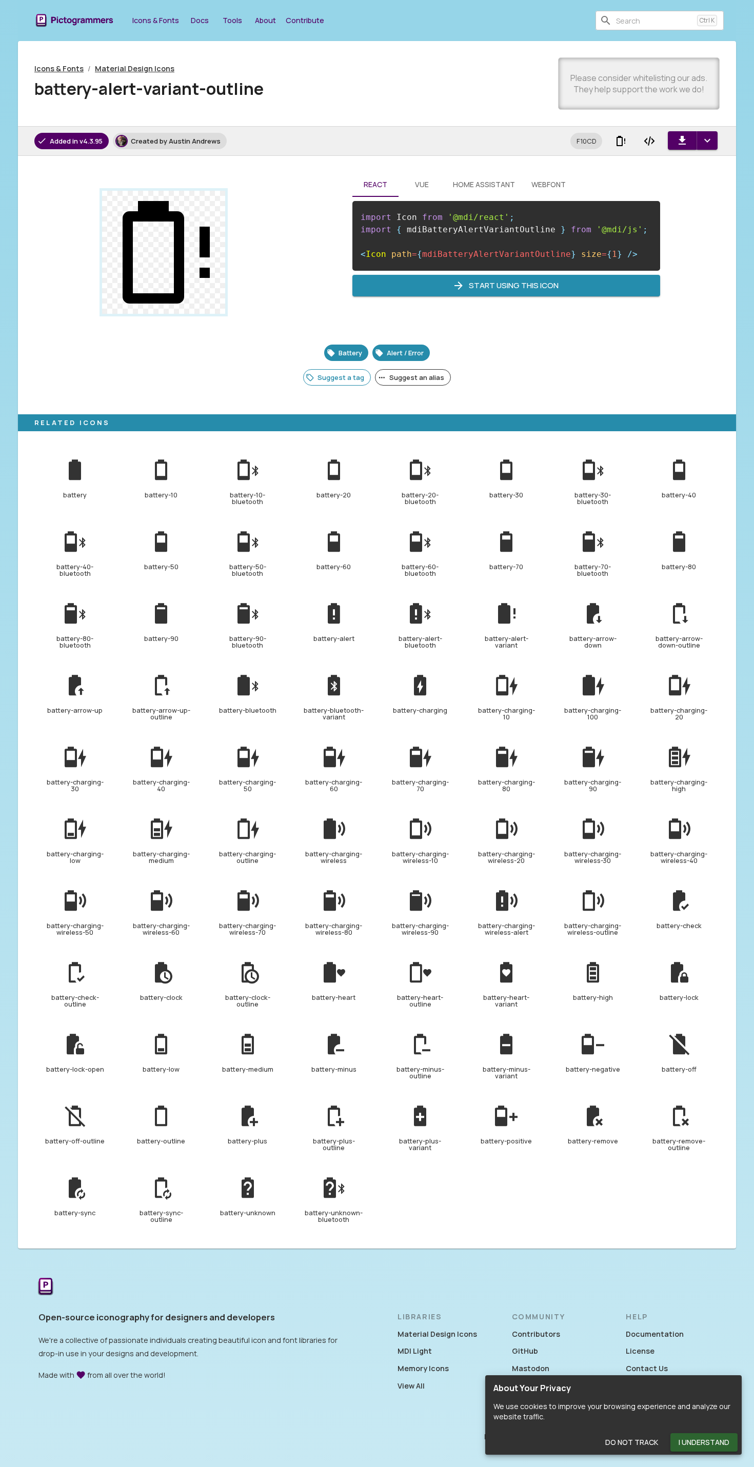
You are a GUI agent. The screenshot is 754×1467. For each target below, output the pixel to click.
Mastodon (530, 1368)
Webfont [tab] (548, 184)
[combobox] (654, 20)
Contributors (536, 1334)
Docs (200, 20)
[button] (586, 141)
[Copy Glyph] (620, 141)
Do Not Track (631, 1442)
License (640, 1351)
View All (411, 1386)
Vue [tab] (422, 184)
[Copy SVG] (649, 141)
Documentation (655, 1334)
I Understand (704, 1442)
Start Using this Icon (514, 285)
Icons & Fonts (155, 20)
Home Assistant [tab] (484, 184)
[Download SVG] (682, 140)
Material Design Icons (134, 68)
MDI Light (415, 1351)
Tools (232, 20)
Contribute (305, 20)
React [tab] (375, 184)
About (265, 20)
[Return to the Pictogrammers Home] (45, 1287)
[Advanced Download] (707, 140)
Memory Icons (423, 1368)
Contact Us (647, 1368)
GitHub (525, 1351)
